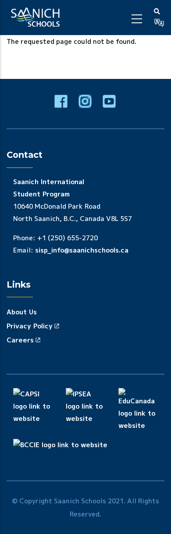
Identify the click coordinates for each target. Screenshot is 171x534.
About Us (22, 312)
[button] (159, 23)
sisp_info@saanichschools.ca (81, 250)
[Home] (37, 17)
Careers (20, 340)
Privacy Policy (30, 326)
